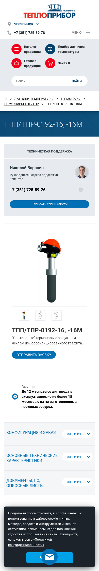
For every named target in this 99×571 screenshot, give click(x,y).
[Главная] (5, 98)
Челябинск (23, 24)
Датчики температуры (33, 98)
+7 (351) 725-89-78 (29, 32)
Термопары (70, 98)
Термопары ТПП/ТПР (21, 103)
